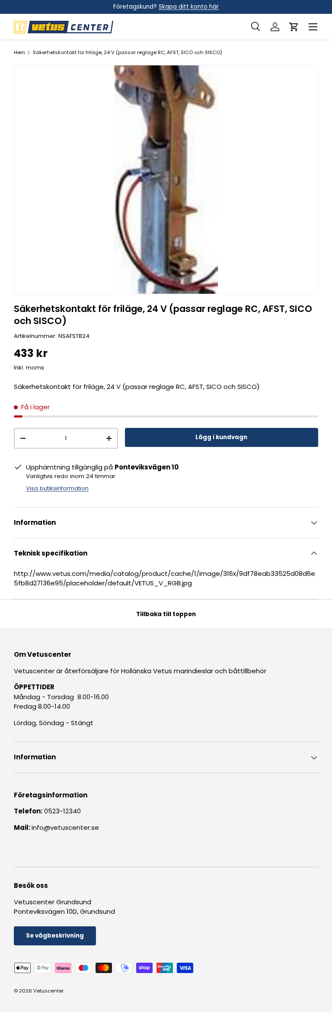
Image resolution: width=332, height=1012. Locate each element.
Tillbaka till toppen (166, 614)
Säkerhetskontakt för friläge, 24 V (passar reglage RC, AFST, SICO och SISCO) (127, 52)
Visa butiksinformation (57, 488)
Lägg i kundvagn (221, 437)
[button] (293, 26)
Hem (19, 52)
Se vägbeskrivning (55, 936)
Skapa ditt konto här (189, 7)
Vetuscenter (48, 990)
